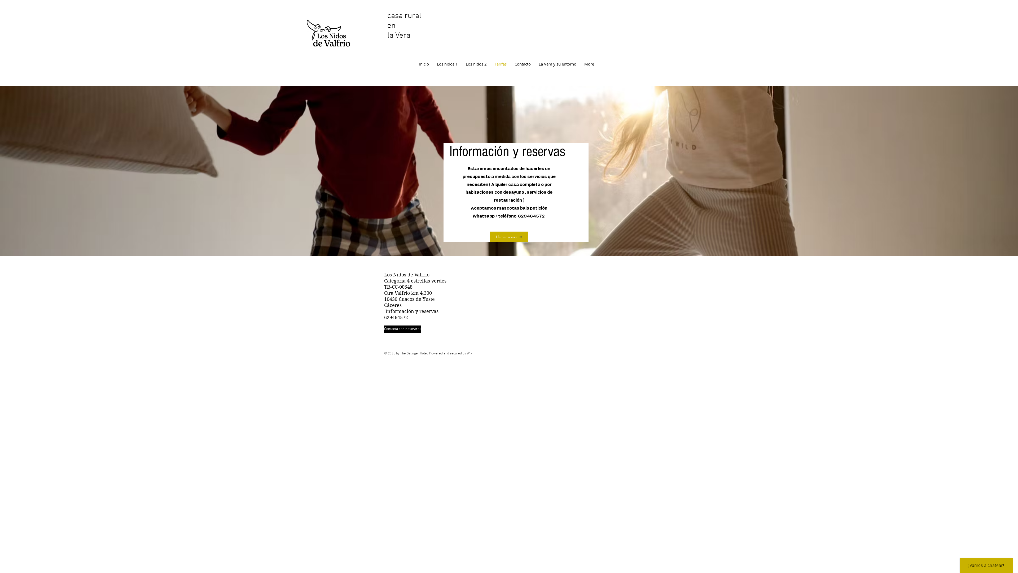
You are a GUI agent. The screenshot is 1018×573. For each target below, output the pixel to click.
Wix (469, 353)
